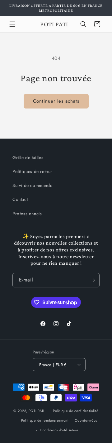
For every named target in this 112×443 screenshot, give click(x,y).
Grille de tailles (27, 157)
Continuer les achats (56, 101)
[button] (12, 24)
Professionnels (27, 213)
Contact (20, 199)
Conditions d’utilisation (59, 429)
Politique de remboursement (45, 420)
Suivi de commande (32, 185)
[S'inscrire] (92, 280)
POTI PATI (36, 410)
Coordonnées (86, 420)
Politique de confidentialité (76, 410)
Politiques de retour (32, 171)
